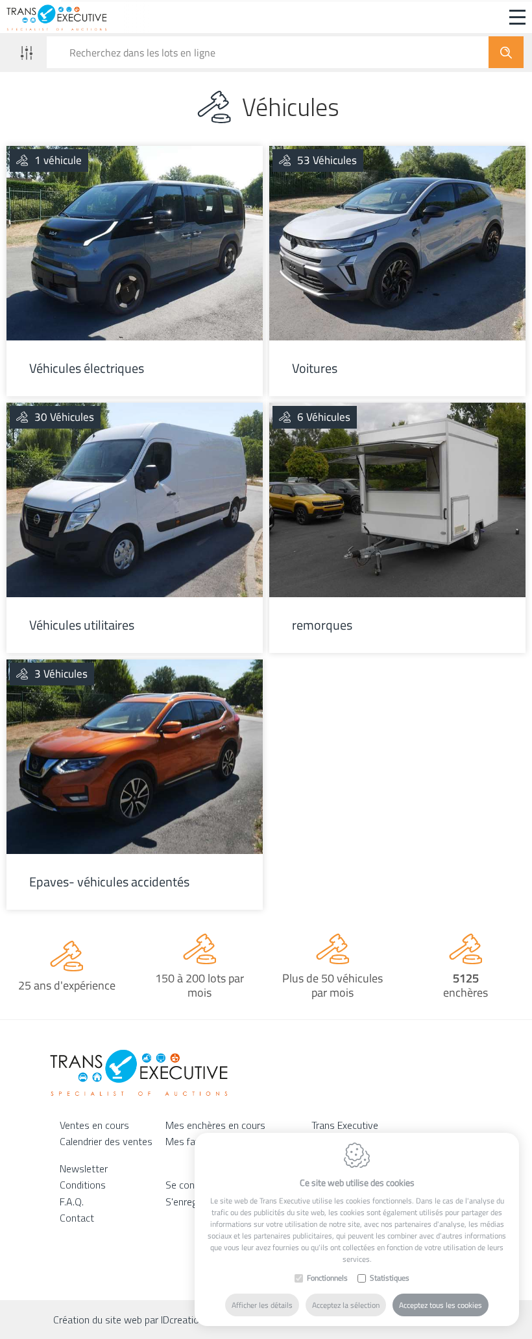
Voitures (314, 368)
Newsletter (84, 1168)
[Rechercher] (506, 52)
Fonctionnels (327, 1278)
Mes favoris (191, 1141)
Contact (77, 1218)
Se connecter (193, 1184)
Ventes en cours (94, 1125)
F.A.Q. (72, 1201)
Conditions (83, 1184)
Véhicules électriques (86, 368)
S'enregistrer (192, 1201)
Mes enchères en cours (215, 1125)
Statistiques (389, 1278)
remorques (322, 625)
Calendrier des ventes (106, 1141)
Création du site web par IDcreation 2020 (141, 1319)
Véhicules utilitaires (81, 625)
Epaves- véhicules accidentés (109, 882)
